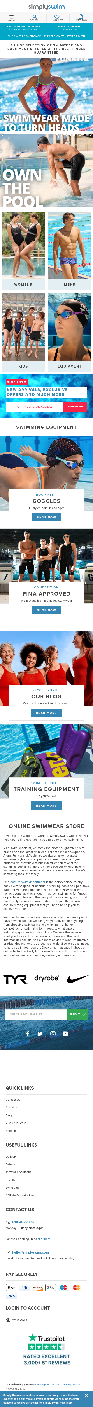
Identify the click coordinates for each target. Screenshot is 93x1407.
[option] (46, 134)
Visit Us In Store (16, 1123)
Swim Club (13, 1188)
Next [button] (90, 134)
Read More (66, 1402)
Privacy (10, 1180)
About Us (12, 1107)
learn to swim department (27, 882)
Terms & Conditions (18, 1172)
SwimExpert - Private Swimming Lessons (58, 1384)
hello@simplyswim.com (30, 1252)
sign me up (75, 406)
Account (11, 1131)
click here (43, 1239)
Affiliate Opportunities (20, 1195)
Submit (75, 1014)
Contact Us (13, 1100)
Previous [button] (2, 134)
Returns (11, 1164)
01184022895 (23, 1222)
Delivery (11, 1157)
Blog (9, 1115)
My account (19, 1320)
